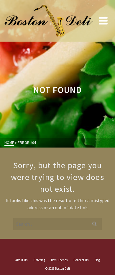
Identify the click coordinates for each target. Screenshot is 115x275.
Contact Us (80, 260)
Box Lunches (59, 260)
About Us (21, 260)
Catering (39, 260)
